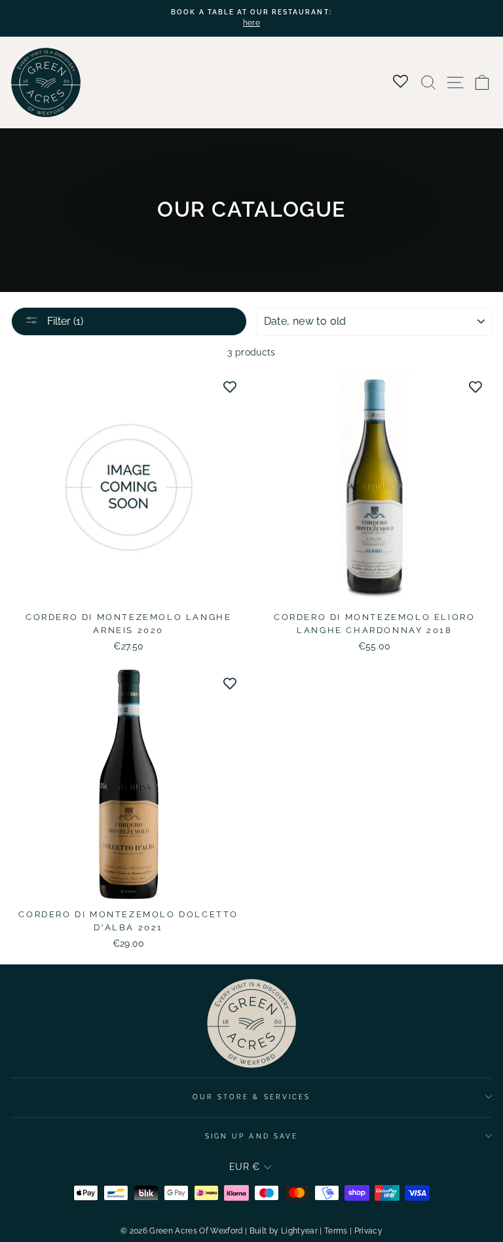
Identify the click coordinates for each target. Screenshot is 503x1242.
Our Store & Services (251, 1097)
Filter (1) (64, 321)
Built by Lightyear (284, 1230)
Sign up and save (251, 1136)
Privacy (368, 1230)
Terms (336, 1230)
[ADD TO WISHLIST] (230, 386)
